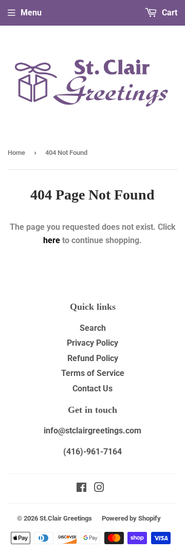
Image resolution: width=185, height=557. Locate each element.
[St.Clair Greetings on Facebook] (81, 488)
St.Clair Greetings (66, 518)
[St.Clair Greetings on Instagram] (99, 488)
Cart (168, 12)
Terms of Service (92, 373)
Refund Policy (92, 358)
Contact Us (92, 388)
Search (93, 328)
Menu (31, 12)
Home (16, 152)
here (51, 240)
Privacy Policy (92, 343)
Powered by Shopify (131, 518)
